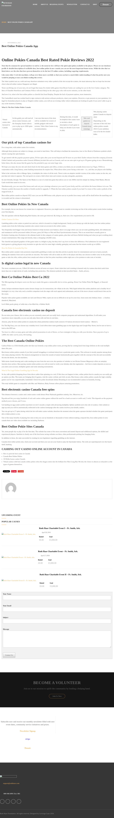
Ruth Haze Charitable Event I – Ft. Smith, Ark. (59, 528)
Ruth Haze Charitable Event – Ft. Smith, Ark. (58, 551)
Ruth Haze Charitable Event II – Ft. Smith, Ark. (61, 574)
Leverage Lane (44, 813)
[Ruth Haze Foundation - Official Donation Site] (11, 4)
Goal (50, 537)
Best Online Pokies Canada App (20, 46)
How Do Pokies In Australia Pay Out (14, 248)
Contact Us (9, 655)
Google (21, 471)
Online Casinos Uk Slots (10, 219)
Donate (106, 4)
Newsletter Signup (28, 731)
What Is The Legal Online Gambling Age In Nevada (20, 370)
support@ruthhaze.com (11, 783)
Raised (41, 537)
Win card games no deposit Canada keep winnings (86, 123)
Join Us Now (57, 696)
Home (4, 22)
